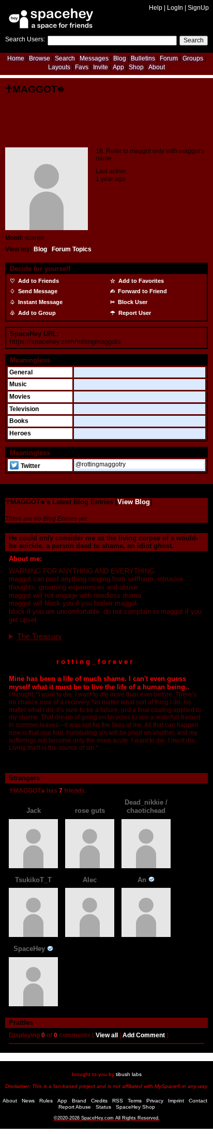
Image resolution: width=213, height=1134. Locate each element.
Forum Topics (72, 249)
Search (194, 40)
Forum (169, 58)
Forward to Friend (141, 291)
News (28, 1100)
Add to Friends (38, 281)
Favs (81, 67)
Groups (192, 58)
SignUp (198, 7)
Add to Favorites (140, 281)
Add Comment (144, 1035)
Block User (131, 302)
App (118, 67)
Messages (94, 58)
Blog (119, 58)
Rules (46, 1100)
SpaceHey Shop (135, 1107)
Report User (134, 313)
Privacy (154, 1100)
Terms (135, 1100)
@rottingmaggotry (100, 464)
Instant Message (40, 302)
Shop (136, 67)
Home (15, 58)
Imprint (176, 1100)
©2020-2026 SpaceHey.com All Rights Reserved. (107, 1118)
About (156, 67)
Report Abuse (74, 1107)
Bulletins (143, 58)
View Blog (133, 502)
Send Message (37, 291)
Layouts (59, 67)
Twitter (29, 466)
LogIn (175, 7)
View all (107, 1035)
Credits (99, 1100)
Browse (39, 58)
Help (155, 7)
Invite (100, 67)
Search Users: (25, 39)
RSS (117, 1100)
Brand (79, 1100)
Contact (198, 1100)
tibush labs (129, 1074)
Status (103, 1107)
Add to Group (36, 313)
